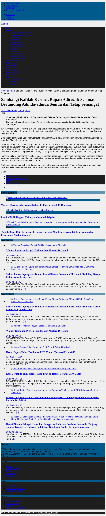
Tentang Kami (12, 3)
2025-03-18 (11, 405)
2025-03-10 (11, 432)
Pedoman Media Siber (16, 10)
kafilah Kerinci (12, 183)
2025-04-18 (11, 282)
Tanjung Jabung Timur (21, 35)
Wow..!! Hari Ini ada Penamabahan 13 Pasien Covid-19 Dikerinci (36, 205)
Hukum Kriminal (13, 72)
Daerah (9, 30)
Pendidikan (16, 79)
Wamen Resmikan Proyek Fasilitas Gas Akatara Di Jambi (37, 250)
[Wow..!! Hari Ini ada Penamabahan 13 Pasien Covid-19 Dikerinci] (36, 197)
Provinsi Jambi (18, 58)
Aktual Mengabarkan (15, 488)
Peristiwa (10, 75)
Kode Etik (10, 8)
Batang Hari (16, 44)
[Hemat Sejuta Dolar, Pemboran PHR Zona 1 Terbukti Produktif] (40, 347)
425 (19, 282)
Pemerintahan (12, 70)
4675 (27, 111)
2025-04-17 (11, 255)
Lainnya (10, 77)
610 (19, 255)
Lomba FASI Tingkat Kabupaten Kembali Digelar (28, 217)
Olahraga (10, 68)
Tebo (13, 51)
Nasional (10, 63)
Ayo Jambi (11, 486)
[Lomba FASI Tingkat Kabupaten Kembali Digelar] (29, 210)
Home (9, 28)
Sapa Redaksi (12, 5)
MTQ (8, 181)
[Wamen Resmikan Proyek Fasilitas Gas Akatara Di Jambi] (38, 245)
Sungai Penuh (18, 56)
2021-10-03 (6, 111)
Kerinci (14, 37)
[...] (16, 262)
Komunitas (11, 65)
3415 (19, 379)
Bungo (14, 49)
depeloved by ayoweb (48, 513)
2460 (19, 432)
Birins (14, 111)
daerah (21, 111)
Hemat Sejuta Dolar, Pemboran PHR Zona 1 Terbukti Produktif (40, 352)
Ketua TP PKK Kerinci (16, 178)
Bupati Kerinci (12, 176)
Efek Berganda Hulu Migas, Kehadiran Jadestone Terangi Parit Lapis (43, 373)
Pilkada (14, 82)
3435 (19, 357)
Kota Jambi (16, 54)
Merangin (15, 40)
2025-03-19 (11, 379)
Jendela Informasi (14, 491)
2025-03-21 (11, 357)
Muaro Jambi (17, 47)
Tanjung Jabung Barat (21, 33)
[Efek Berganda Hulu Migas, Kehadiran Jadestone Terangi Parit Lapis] (44, 369)
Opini (13, 84)
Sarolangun (16, 42)
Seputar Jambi (13, 61)
